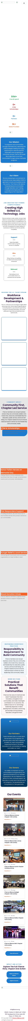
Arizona (14, 813)
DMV (13, 941)
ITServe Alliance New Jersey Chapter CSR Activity (12, 841)
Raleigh (13, 890)
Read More (7, 819)
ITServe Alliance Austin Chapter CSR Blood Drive (14, 867)
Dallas (13, 915)
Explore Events (14, 980)
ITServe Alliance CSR (18, 1018)
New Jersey (15, 838)
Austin (13, 864)
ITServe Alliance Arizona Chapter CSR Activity (11, 816)
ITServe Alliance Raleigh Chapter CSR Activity (11, 893)
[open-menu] (24, 3)
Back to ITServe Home (14, 974)
